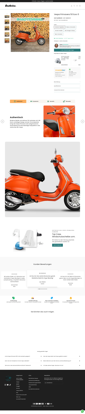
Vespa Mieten (19, 390)
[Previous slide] (56, 60)
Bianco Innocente (70, 27)
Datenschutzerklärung (34, 380)
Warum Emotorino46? (21, 394)
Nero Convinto (58, 34)
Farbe (55, 24)
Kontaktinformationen (34, 389)
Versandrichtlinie (33, 384)
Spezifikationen (57, 86)
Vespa (17, 382)
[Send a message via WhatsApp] (82, 411)
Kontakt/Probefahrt (21, 399)
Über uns (18, 397)
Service (18, 388)
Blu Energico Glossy (70, 30)
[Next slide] (78, 60)
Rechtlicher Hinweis (33, 378)
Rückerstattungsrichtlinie (35, 382)
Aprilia (17, 384)
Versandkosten (64, 20)
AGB (30, 387)
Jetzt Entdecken (57, 245)
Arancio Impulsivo (59, 27)
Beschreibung (57, 82)
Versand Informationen (59, 90)
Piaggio (18, 386)
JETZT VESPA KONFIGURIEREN (19, 379)
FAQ (17, 392)
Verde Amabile (59, 30)
